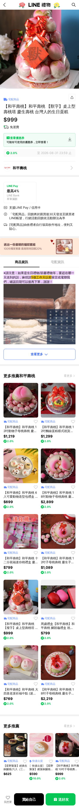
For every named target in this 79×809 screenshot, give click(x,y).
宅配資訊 (57, 262)
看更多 (68, 375)
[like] (35, 421)
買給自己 (29, 799)
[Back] (5, 4)
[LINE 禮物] (39, 5)
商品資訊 (21, 262)
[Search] (73, 4)
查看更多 (37, 354)
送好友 (63, 799)
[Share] (71, 97)
